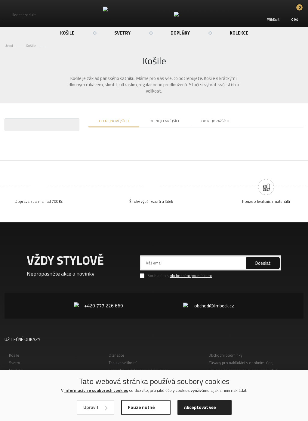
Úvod (9, 45)
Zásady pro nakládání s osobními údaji (241, 363)
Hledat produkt (23, 15)
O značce (116, 355)
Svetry (122, 32)
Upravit (91, 407)
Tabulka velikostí (123, 363)
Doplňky (180, 32)
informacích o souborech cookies (96, 390)
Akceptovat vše (200, 407)
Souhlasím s (179, 275)
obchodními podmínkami (191, 276)
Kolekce (239, 32)
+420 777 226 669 (103, 305)
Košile (67, 32)
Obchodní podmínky (225, 355)
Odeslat (263, 263)
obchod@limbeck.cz (214, 305)
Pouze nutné (141, 407)
